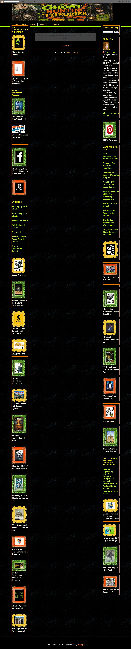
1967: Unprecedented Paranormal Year (110, 156)
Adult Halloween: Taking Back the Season (19, 239)
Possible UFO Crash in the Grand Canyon (109, 184)
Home (16, 25)
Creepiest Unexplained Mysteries (108, 478)
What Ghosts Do (110, 483)
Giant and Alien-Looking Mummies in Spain (111, 175)
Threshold (16, 232)
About (24, 25)
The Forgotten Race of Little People (109, 213)
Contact (32, 25)
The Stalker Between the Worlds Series (109, 222)
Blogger (81, 644)
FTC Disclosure (54, 25)
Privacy (42, 25)
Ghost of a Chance (20, 220)
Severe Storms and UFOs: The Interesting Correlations (111, 195)
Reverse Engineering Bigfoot (17, 248)
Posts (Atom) (72, 52)
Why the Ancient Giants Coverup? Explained (110, 232)
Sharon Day (110, 52)
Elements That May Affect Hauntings (109, 165)
